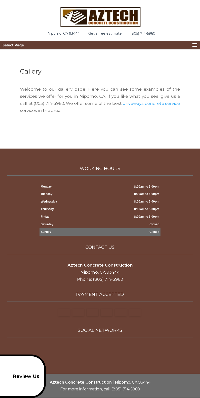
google (95, 349)
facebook (85, 349)
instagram (113, 349)
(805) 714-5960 (142, 33)
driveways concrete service (151, 103)
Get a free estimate (105, 33)
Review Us (26, 376)
